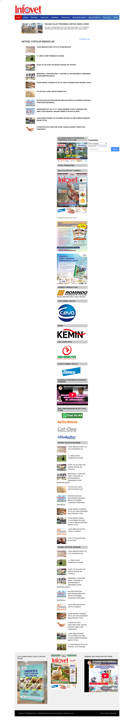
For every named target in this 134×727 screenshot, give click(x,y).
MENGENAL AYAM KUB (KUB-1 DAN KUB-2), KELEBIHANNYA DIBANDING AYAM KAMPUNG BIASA (71, 478)
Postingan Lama (84, 39)
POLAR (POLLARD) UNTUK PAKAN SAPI (51, 91)
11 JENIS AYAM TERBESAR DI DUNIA (50, 56)
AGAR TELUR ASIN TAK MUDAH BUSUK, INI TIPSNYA (56, 65)
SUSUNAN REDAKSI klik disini (67, 218)
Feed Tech (44, 17)
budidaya (55, 17)
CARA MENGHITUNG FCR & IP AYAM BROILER (54, 47)
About (102, 713)
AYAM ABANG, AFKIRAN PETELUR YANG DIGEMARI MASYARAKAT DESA (64, 83)
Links (18, 22)
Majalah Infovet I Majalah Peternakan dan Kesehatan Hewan (46, 713)
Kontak (107, 713)
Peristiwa (34, 17)
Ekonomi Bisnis (94, 17)
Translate (104, 146)
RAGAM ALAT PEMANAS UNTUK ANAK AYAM (67, 24)
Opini (116, 17)
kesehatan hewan (79, 17)
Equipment (65, 17)
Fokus (25, 17)
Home (18, 17)
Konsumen (107, 17)
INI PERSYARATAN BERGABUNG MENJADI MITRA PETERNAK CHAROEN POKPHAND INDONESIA (71, 500)
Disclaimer (113, 713)
